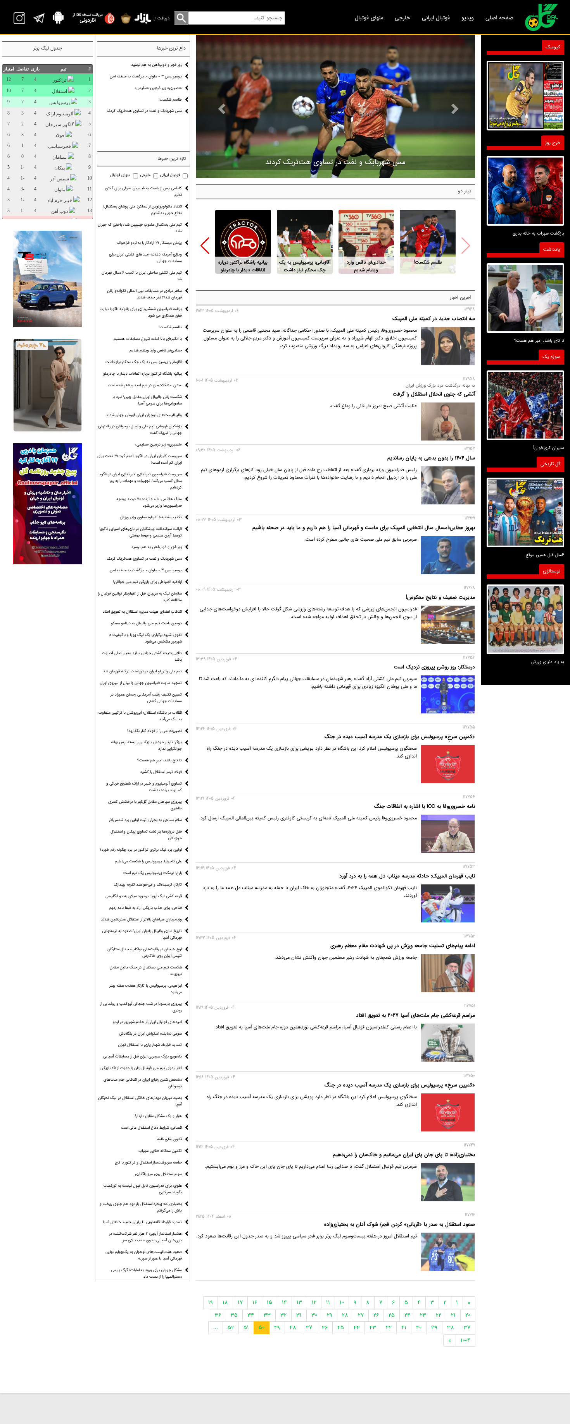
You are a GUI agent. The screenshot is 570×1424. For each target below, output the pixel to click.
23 (423, 1315)
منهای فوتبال (369, 18)
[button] (205, 245)
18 (225, 1302)
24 (407, 1315)
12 (314, 1302)
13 (299, 1302)
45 (340, 1327)
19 (210, 1302)
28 (345, 1315)
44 (357, 1327)
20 (467, 1315)
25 (392, 1315)
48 (293, 1327)
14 (284, 1302)
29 (329, 1315)
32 (283, 1315)
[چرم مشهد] (47, 385)
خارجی (402, 18)
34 (250, 1315)
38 (450, 1327)
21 (453, 1315)
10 (342, 1302)
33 (267, 1315)
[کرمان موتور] (47, 279)
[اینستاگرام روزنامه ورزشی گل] (47, 503)
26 (376, 1315)
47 (309, 1327)
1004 (465, 1340)
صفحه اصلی (499, 18)
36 (218, 1315)
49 (277, 1327)
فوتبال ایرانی (436, 18)
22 (438, 1315)
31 (299, 1315)
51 (246, 1327)
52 (231, 1327)
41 (403, 1327)
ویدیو (467, 18)
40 (418, 1327)
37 (467, 1327)
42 (389, 1327)
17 (240, 1302)
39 (434, 1327)
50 (261, 1327)
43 (373, 1327)
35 (234, 1315)
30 (314, 1315)
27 (361, 1315)
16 (254, 1302)
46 (325, 1327)
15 (269, 1302)
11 (328, 1302)
